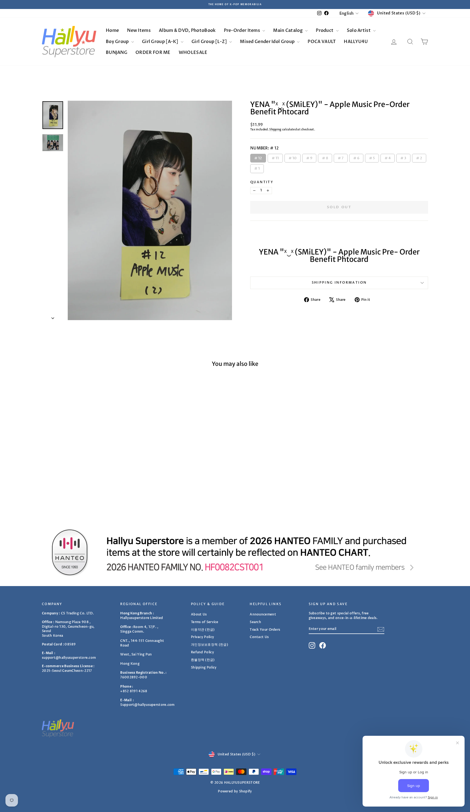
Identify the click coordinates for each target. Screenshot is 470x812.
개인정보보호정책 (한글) (209, 644)
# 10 (292, 157)
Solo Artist (359, 30)
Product (325, 30)
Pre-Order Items (242, 30)
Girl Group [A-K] (160, 42)
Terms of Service (204, 622)
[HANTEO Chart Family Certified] (235, 552)
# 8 (325, 157)
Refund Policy (202, 652)
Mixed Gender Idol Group (267, 42)
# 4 (387, 157)
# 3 (403, 157)
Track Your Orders (265, 629)
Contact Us (259, 637)
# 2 (419, 157)
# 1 (257, 167)
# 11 (275, 157)
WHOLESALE (193, 53)
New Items (139, 30)
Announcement (263, 614)
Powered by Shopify (235, 791)
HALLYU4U (355, 42)
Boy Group (118, 42)
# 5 (372, 157)
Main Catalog (288, 30)
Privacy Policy (202, 637)
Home (112, 30)
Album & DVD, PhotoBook (187, 30)
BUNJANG (116, 53)
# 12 (258, 157)
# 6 (356, 157)
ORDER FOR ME (153, 53)
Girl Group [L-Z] (209, 42)
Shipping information (339, 282)
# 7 (341, 157)
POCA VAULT (322, 42)
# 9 (309, 157)
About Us (199, 614)
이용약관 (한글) (203, 629)
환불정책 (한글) (203, 660)
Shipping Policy (204, 667)
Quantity (261, 182)
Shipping (275, 129)
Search (255, 622)
